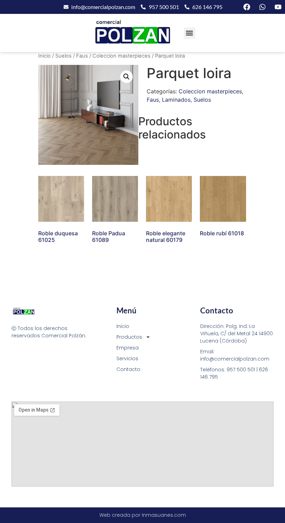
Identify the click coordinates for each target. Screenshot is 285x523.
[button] (189, 33)
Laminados (176, 99)
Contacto (128, 369)
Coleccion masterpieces (121, 56)
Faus (82, 56)
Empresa (127, 347)
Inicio (44, 56)
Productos (129, 337)
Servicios (127, 358)
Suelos (63, 56)
